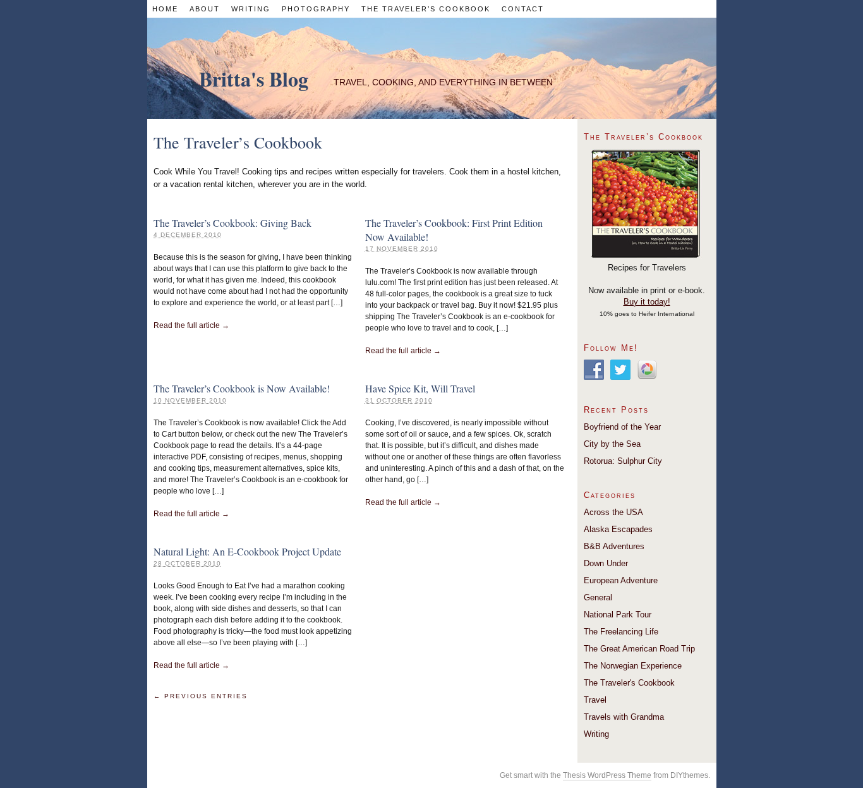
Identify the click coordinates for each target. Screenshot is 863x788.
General (598, 597)
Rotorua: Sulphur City (623, 461)
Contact (523, 9)
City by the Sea (612, 444)
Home (165, 9)
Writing (250, 9)
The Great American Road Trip (639, 648)
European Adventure (621, 580)
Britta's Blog (253, 79)
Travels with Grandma (624, 717)
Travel (595, 700)
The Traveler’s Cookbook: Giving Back (232, 222)
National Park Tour (617, 614)
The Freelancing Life (621, 631)
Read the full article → (191, 325)
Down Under (606, 563)
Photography (316, 9)
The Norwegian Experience (633, 665)
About (205, 9)
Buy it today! (647, 301)
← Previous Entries (201, 696)
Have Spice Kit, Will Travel (420, 388)
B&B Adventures (614, 546)
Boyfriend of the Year (622, 427)
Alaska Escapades (618, 529)
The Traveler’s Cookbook (425, 9)
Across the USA (613, 512)
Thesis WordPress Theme (607, 775)
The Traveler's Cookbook (629, 683)
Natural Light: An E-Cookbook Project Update (247, 551)
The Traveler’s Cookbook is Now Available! (242, 388)
